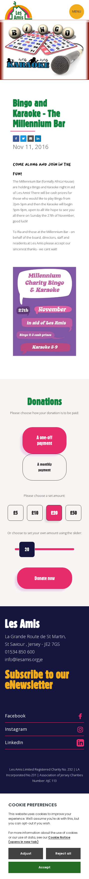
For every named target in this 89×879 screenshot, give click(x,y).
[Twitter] (23, 138)
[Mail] (30, 138)
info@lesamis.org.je (24, 659)
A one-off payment (44, 440)
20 (27, 549)
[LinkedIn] (38, 138)
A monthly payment (44, 467)
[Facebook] (16, 138)
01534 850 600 (20, 652)
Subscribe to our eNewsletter (37, 679)
